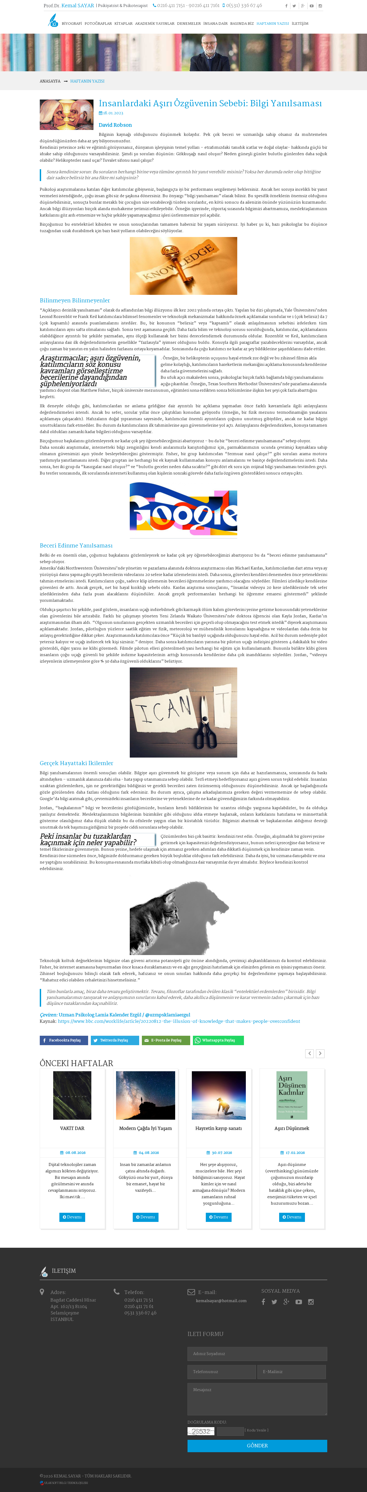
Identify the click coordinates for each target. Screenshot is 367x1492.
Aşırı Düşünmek (292, 1128)
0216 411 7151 (171, 6)
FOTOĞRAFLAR (98, 24)
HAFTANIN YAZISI (273, 24)
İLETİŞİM (300, 24)
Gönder (257, 1446)
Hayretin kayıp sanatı (219, 1128)
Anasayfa (50, 81)
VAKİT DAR (72, 1128)
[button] (309, 1053)
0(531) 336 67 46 (244, 6)
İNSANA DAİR (215, 24)
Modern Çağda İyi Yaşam (145, 1128)
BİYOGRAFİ (72, 24)
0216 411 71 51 (138, 1300)
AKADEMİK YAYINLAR (154, 24)
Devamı (74, 1217)
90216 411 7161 (204, 6)
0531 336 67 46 (140, 1313)
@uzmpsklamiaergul (167, 1015)
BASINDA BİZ (242, 24)
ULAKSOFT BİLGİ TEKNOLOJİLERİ (66, 1483)
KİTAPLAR (123, 24)
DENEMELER (189, 24)
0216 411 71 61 (138, 1307)
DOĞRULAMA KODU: (207, 1422)
